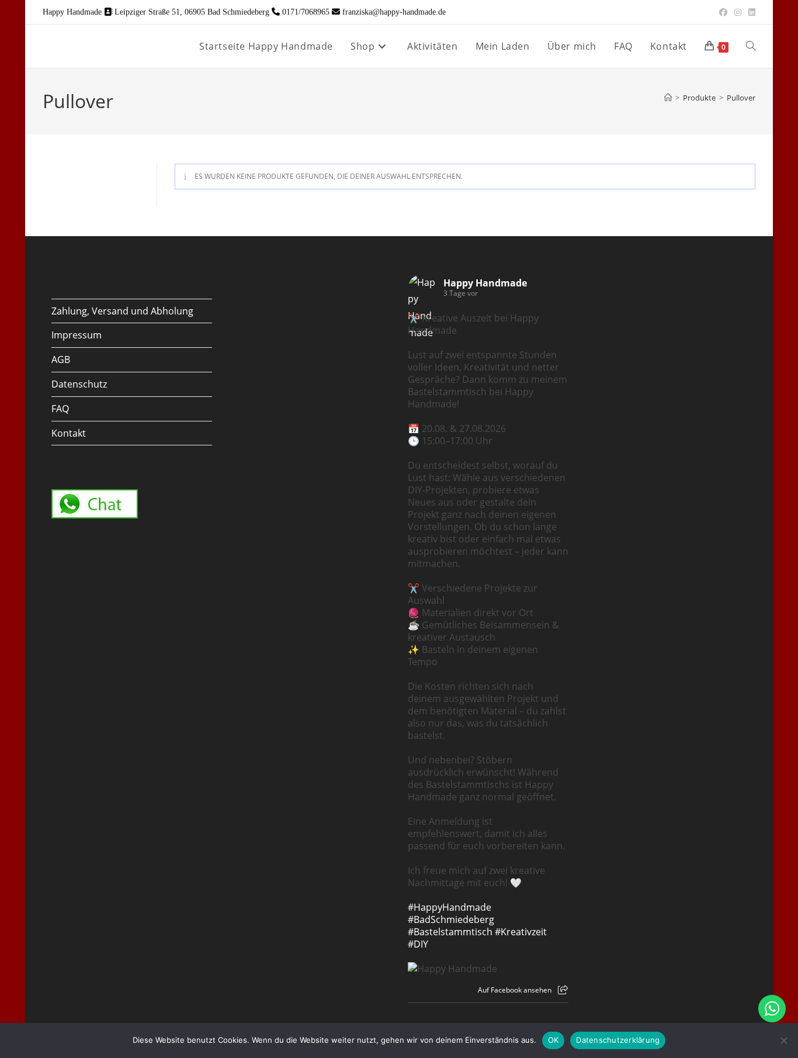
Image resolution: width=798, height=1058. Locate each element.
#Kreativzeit (521, 931)
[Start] (668, 97)
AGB (60, 359)
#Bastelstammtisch (450, 931)
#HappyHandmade (449, 907)
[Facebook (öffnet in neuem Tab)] (723, 12)
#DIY (418, 944)
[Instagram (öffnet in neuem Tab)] (738, 12)
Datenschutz (79, 384)
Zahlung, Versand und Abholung (122, 311)
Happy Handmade (485, 282)
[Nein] (783, 1040)
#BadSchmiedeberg (451, 919)
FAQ (60, 408)
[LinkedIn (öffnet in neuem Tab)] (750, 12)
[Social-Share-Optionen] (562, 990)
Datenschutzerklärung (618, 1040)
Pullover (741, 97)
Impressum (76, 335)
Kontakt (68, 433)
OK (553, 1040)
